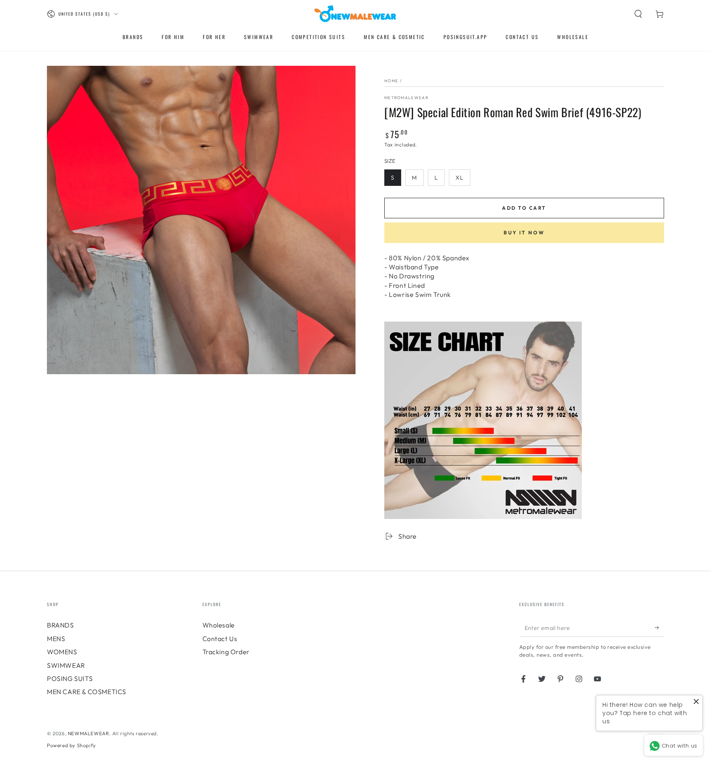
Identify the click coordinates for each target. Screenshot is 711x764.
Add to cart (524, 208)
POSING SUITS (70, 678)
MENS (56, 638)
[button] (638, 14)
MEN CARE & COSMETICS (86, 692)
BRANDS (60, 625)
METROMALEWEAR (406, 97)
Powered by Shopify (71, 745)
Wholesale (218, 625)
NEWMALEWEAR (88, 733)
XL (459, 177)
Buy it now (524, 232)
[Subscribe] (659, 627)
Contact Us (219, 638)
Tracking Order (226, 652)
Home (391, 80)
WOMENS (62, 652)
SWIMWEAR (66, 665)
